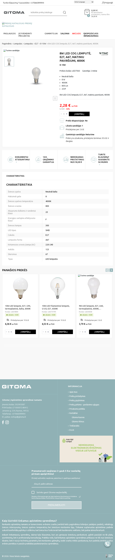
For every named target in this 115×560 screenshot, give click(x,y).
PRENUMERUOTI (56, 505)
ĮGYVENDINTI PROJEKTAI (25, 34)
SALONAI (64, 33)
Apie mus (73, 392)
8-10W (63, 65)
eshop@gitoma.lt (18, 417)
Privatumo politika (77, 409)
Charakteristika (15, 176)
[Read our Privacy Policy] (79, 496)
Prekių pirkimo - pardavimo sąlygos (84, 405)
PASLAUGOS (10, 33)
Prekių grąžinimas (77, 400)
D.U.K (71, 430)
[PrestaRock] (109, 556)
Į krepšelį (79, 114)
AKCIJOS (76, 33)
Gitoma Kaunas (78, 417)
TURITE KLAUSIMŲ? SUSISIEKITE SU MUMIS (104, 158)
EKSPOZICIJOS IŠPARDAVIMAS (91, 34)
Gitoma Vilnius (78, 421)
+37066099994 (37, 3)
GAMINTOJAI (51, 33)
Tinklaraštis (74, 426)
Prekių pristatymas (77, 396)
